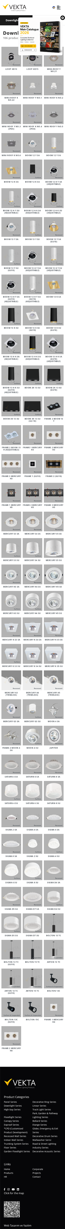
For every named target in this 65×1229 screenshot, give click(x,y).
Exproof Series (11, 1124)
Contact (36, 1176)
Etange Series (39, 1124)
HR (5, 1176)
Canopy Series (11, 1120)
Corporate (37, 1169)
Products (8, 1172)
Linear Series (39, 1105)
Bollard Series (39, 1120)
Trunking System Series (16, 1143)
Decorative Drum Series (44, 1136)
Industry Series (40, 1147)
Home (7, 1169)
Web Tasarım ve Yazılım (17, 1225)
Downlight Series (13, 1105)
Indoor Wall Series (13, 1139)
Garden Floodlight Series (17, 1151)
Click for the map (14, 1193)
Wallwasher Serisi (41, 1139)
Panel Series (10, 1101)
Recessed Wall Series (15, 1136)
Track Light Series (41, 1109)
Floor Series (10, 1147)
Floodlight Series (12, 1117)
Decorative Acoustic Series (46, 1151)
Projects (36, 1172)
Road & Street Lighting (44, 1143)
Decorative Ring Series (44, 1101)
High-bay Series (12, 1109)
